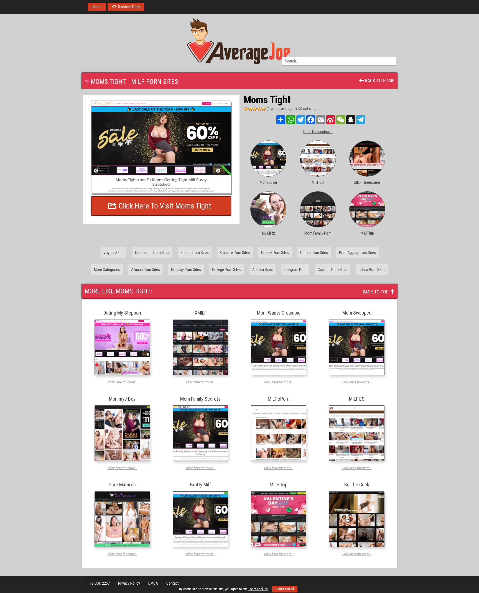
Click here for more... (122, 382)
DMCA (153, 583)
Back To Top (376, 292)
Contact (172, 583)
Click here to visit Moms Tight (164, 205)
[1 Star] (246, 109)
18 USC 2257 (100, 583)
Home (96, 6)
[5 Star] (263, 109)
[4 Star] (259, 109)
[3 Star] (255, 109)
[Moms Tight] (161, 146)
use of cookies (258, 589)
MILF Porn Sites (154, 82)
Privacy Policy (129, 583)
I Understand (285, 589)
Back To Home (379, 80)
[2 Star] (250, 109)
